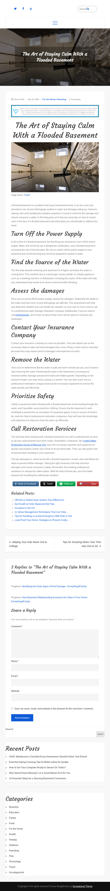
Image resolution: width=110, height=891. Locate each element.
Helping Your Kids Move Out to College (28, 544)
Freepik (27, 195)
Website (15, 691)
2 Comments (75, 99)
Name (15, 661)
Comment (16, 626)
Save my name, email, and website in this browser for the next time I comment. (53, 709)
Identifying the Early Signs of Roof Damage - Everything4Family (54, 586)
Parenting (61, 99)
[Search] (88, 9)
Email (14, 676)
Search (9, 729)
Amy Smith (19, 99)
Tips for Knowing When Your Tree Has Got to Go (82, 544)
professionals (22, 315)
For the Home (49, 99)
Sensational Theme (83, 886)
